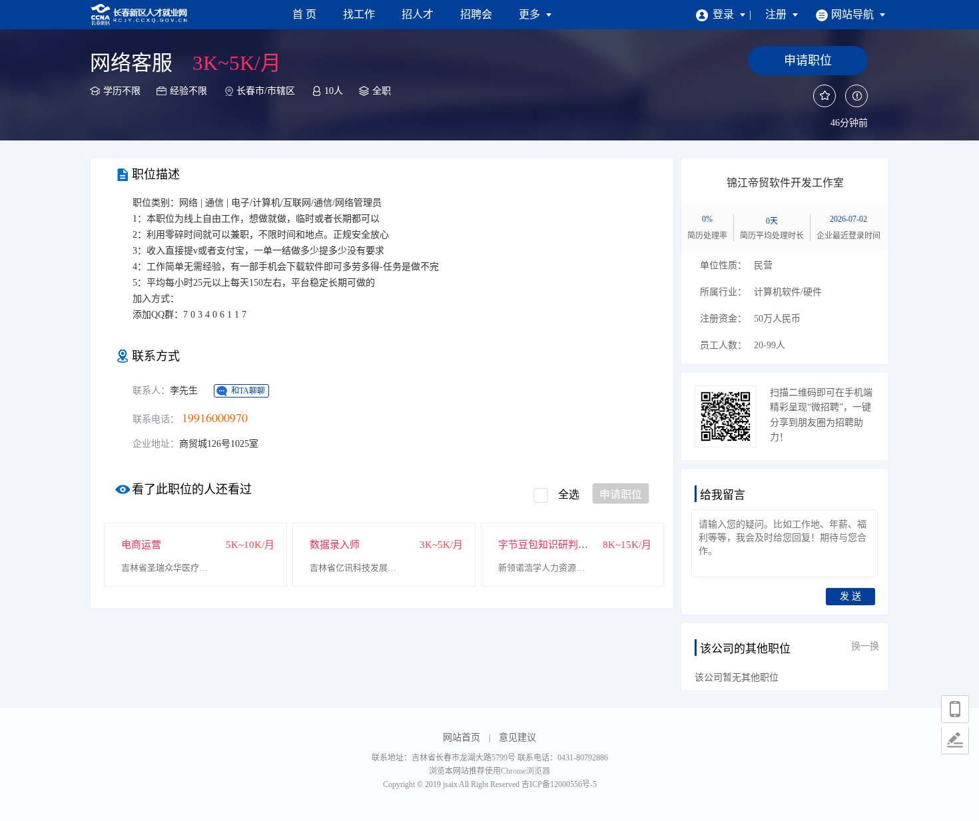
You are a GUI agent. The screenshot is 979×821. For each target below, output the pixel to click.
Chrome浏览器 (525, 771)
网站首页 (461, 737)
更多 (531, 14)
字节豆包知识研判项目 (548, 544)
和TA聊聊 (248, 391)
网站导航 (853, 14)
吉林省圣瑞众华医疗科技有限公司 (167, 568)
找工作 (359, 14)
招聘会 (476, 14)
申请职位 (620, 494)
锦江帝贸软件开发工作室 (785, 182)
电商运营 (141, 544)
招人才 (418, 14)
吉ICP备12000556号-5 (559, 784)
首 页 (304, 14)
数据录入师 (335, 544)
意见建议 (517, 737)
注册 (777, 14)
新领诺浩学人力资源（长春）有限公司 (544, 568)
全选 (568, 494)
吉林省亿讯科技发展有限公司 (356, 568)
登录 (725, 14)
